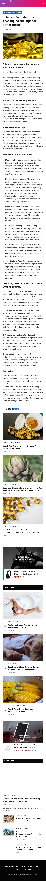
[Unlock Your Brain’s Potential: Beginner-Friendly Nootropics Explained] (23, 426)
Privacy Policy (33, 866)
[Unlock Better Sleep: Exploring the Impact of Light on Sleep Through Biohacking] (23, 647)
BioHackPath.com (19, 874)
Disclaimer (20, 866)
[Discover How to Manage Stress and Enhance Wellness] (8, 819)
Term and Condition (23, 869)
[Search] (43, 3)
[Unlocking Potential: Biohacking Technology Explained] (8, 847)
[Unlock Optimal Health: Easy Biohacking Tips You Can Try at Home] (23, 779)
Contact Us (9, 866)
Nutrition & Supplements (12, 12)
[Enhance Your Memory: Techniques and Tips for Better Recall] (23, 46)
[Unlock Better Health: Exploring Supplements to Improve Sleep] (23, 689)
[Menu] (3, 3)
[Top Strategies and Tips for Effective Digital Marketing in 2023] (23, 605)
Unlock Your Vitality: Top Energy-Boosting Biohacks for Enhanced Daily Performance (28, 834)
